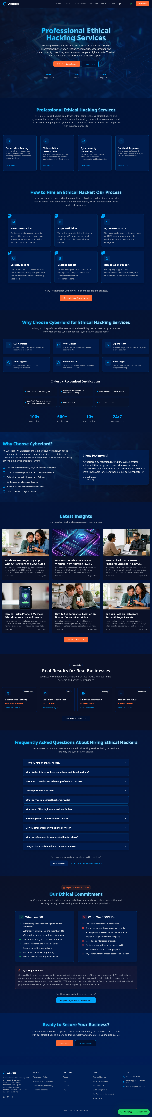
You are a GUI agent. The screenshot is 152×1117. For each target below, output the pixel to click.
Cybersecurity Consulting (43, 1085)
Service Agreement (100, 1081)
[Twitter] (8, 1097)
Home (58, 4)
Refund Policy (98, 1085)
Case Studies (80, 4)
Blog (96, 4)
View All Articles (74, 640)
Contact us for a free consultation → (85, 863)
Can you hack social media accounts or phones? (51, 846)
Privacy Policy (98, 1098)
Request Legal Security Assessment (76, 1000)
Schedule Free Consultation (76, 298)
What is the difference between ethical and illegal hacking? (57, 772)
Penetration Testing (40, 1077)
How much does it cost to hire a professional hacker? (54, 781)
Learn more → (11, 165)
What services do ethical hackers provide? (48, 799)
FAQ (90, 4)
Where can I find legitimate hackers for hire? (50, 809)
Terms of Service (99, 1077)
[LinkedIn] (4, 1097)
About (103, 4)
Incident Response (40, 1090)
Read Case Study (11, 708)
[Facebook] (12, 1097)
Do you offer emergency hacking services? (48, 827)
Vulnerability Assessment (43, 1081)
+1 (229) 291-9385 (133, 1076)
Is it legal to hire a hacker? (40, 790)
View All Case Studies (74, 718)
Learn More (90, 64)
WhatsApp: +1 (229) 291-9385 (135, 1081)
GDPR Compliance (100, 1090)
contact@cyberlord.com (135, 1086)
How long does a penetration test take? (47, 818)
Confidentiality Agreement (103, 1094)
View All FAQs (59, 863)
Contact (112, 4)
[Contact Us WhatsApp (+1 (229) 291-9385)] (130, 3)
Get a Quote (142, 4)
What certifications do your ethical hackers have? (52, 837)
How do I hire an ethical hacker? (43, 762)
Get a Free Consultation (66, 64)
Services (67, 4)
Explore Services (85, 1043)
